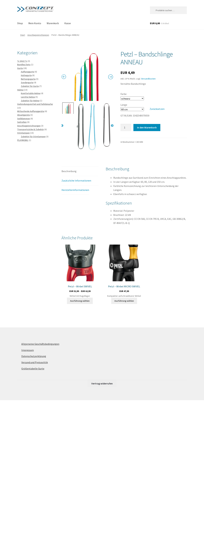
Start (22, 35)
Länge (123, 104)
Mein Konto (34, 23)
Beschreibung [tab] (69, 171)
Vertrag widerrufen (102, 383)
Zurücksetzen (157, 108)
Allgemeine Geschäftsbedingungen (40, 343)
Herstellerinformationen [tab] (75, 189)
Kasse (67, 23)
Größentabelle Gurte (32, 368)
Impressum (27, 350)
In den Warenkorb (147, 127)
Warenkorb (53, 23)
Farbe (123, 94)
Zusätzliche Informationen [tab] (76, 180)
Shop (20, 23)
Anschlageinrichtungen (38, 35)
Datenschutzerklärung (33, 356)
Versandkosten (148, 78)
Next (112, 125)
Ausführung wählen (80, 300)
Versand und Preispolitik (34, 362)
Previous (62, 125)
